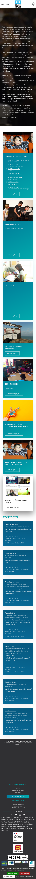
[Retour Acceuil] (18, 4)
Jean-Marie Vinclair (11, 524)
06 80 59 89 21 (9, 593)
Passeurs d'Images (13, 224)
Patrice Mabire (10, 613)
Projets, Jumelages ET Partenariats (15, 347)
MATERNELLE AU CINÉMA (15, 177)
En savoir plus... (12, 194)
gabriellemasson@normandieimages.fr (18, 689)
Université (9, 285)
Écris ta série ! (11, 384)
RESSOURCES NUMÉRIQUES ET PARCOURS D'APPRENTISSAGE (16, 463)
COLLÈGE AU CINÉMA (14, 164)
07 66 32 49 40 (10, 691)
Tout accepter (13, 873)
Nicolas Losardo (10, 711)
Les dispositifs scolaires (16, 156)
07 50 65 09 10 (9, 722)
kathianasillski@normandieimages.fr (18, 560)
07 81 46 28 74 (9, 562)
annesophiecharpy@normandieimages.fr (19, 591)
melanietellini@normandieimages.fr (17, 658)
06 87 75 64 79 (9, 531)
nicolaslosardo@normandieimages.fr (18, 720)
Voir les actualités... (13, 507)
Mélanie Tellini (10, 646)
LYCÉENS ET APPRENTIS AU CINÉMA (18, 160)
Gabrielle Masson (11, 682)
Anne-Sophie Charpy (12, 582)
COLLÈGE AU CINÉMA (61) (15, 187)
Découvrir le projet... (14, 394)
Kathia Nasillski (10, 553)
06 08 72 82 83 (10, 660)
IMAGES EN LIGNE (13, 182)
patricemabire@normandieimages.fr (17, 622)
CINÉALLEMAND (12, 184)
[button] (5, 4)
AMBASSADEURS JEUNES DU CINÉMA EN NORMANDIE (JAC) (16, 425)
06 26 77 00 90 (10, 624)
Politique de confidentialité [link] (24, 876)
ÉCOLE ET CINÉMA (13, 173)
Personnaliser (9, 876)
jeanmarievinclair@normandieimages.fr (19, 529)
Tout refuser (24, 873)
